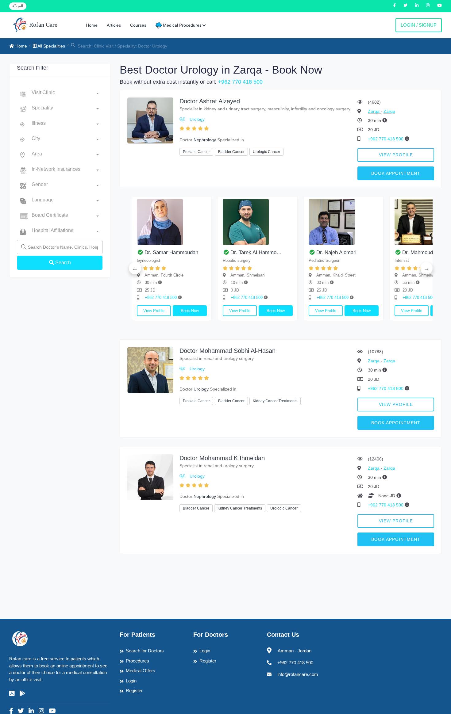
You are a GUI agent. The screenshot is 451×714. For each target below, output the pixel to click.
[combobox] (65, 94)
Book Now (190, 310)
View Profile (396, 154)
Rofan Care (42, 24)
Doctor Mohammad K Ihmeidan (222, 458)
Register (134, 690)
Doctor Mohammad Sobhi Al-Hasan (227, 350)
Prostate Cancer (196, 152)
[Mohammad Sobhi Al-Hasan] (150, 369)
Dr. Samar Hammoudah (171, 252)
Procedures (137, 660)
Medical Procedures (182, 25)
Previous (135, 268)
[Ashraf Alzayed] (150, 120)
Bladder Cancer (231, 152)
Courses (138, 25)
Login (131, 680)
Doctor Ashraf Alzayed (209, 101)
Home (92, 25)
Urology (197, 119)
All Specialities (51, 46)
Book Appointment (395, 173)
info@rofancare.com (297, 674)
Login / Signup (419, 25)
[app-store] (12, 693)
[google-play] (22, 693)
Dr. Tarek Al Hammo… (256, 252)
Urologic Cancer (266, 152)
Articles (114, 25)
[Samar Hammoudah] (172, 222)
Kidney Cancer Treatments (275, 401)
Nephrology (205, 139)
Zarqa (374, 111)
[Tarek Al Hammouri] (258, 222)
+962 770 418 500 (240, 82)
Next (426, 268)
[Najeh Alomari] (344, 222)
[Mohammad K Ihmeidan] (150, 476)
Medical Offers (140, 670)
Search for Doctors (145, 650)
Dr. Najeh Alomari (336, 252)
